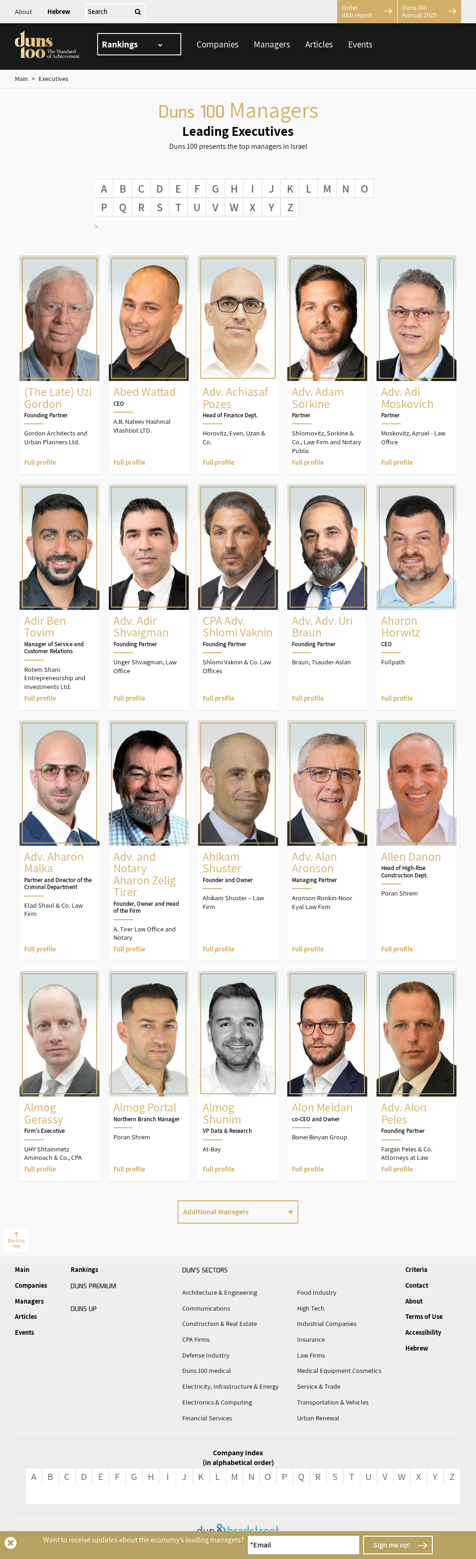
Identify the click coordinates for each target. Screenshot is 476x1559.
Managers (272, 44)
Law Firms (311, 1355)
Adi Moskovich (416, 364)
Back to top (16, 1243)
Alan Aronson (327, 840)
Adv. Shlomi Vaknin (238, 597)
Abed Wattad (149, 364)
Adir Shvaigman (149, 597)
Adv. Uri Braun (327, 597)
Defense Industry (206, 1355)
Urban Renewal (318, 1418)
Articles (319, 44)
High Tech (310, 1308)
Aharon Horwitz (416, 597)
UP (84, 1308)
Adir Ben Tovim (59, 597)
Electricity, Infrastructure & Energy (230, 1386)
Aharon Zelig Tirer (149, 840)
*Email (260, 1545)
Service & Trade (318, 1386)
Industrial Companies (327, 1323)
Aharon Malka (59, 840)
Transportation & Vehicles (333, 1402)
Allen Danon (416, 840)
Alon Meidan (327, 1076)
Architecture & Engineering (219, 1292)
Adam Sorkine (327, 364)
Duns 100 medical (206, 1370)
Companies (217, 44)
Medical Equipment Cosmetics (339, 1370)
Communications (206, 1308)
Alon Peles (416, 1076)
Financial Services (207, 1418)
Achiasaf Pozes (238, 364)
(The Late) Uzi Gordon (59, 364)
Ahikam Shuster (238, 840)
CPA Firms (196, 1339)
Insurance (311, 1339)
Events (360, 44)
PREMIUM (93, 1285)
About (23, 11)
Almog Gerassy (59, 1076)
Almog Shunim (238, 1076)
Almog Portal (149, 1076)
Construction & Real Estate (219, 1323)
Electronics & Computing (217, 1402)
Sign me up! (391, 1545)
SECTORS (205, 1269)
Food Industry (317, 1292)
